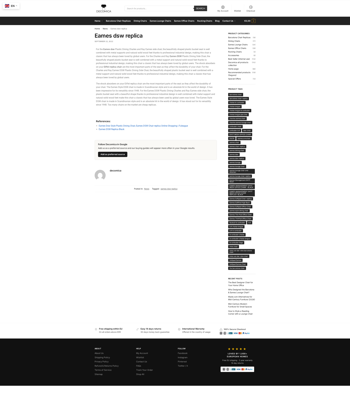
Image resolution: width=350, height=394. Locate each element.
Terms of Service (103, 370)
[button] (249, 21)
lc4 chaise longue (236, 227)
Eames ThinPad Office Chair (240, 219)
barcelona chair (236, 95)
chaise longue (235, 106)
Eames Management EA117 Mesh (240, 181)
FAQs (138, 366)
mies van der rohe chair (239, 256)
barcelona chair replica (239, 99)
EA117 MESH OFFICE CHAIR (240, 134)
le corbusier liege (236, 243)
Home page (233, 69)
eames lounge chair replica (240, 176)
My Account (222, 11)
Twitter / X (183, 366)
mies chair (234, 247)
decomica (115, 170)
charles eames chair (237, 118)
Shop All (140, 374)
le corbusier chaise (237, 235)
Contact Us (141, 361)
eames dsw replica (169, 189)
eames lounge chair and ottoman (239, 171)
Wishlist (237, 11)
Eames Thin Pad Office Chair (241, 215)
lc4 (249, 223)
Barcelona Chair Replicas (239, 37)
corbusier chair (235, 126)
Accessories (233, 55)
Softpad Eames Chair (238, 264)
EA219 (232, 138)
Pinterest (182, 361)
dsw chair (247, 130)
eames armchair (244, 138)
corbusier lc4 (235, 130)
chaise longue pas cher (238, 114)
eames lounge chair (237, 166)
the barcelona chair (237, 268)
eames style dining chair (239, 211)
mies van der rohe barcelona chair (241, 251)
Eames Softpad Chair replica (241, 199)
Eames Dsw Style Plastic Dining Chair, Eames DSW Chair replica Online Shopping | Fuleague (143, 125)
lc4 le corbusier (236, 231)
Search (200, 8)
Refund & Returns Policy (107, 366)
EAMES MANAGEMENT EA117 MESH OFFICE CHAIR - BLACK (241, 186)
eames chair (234, 142)
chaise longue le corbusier (240, 110)
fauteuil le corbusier (237, 223)
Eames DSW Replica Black (111, 129)
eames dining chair (237, 150)
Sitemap (99, 374)
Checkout (250, 11)
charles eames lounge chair (240, 122)
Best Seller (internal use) (239, 59)
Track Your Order (144, 370)
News (105, 29)
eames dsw (234, 154)
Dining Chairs (234, 41)
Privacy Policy (102, 361)
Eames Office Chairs (237, 48)
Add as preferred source (113, 154)
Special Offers (234, 79)
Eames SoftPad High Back (240, 203)
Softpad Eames (235, 260)
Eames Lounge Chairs (238, 44)
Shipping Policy (102, 357)
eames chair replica (237, 146)
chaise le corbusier (237, 102)
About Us (99, 353)
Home (97, 29)
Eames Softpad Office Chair (240, 207)
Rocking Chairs (235, 52)
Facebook (182, 353)
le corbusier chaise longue (240, 239)
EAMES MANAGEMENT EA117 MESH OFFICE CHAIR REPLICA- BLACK (241, 193)
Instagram (182, 357)
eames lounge (235, 162)
